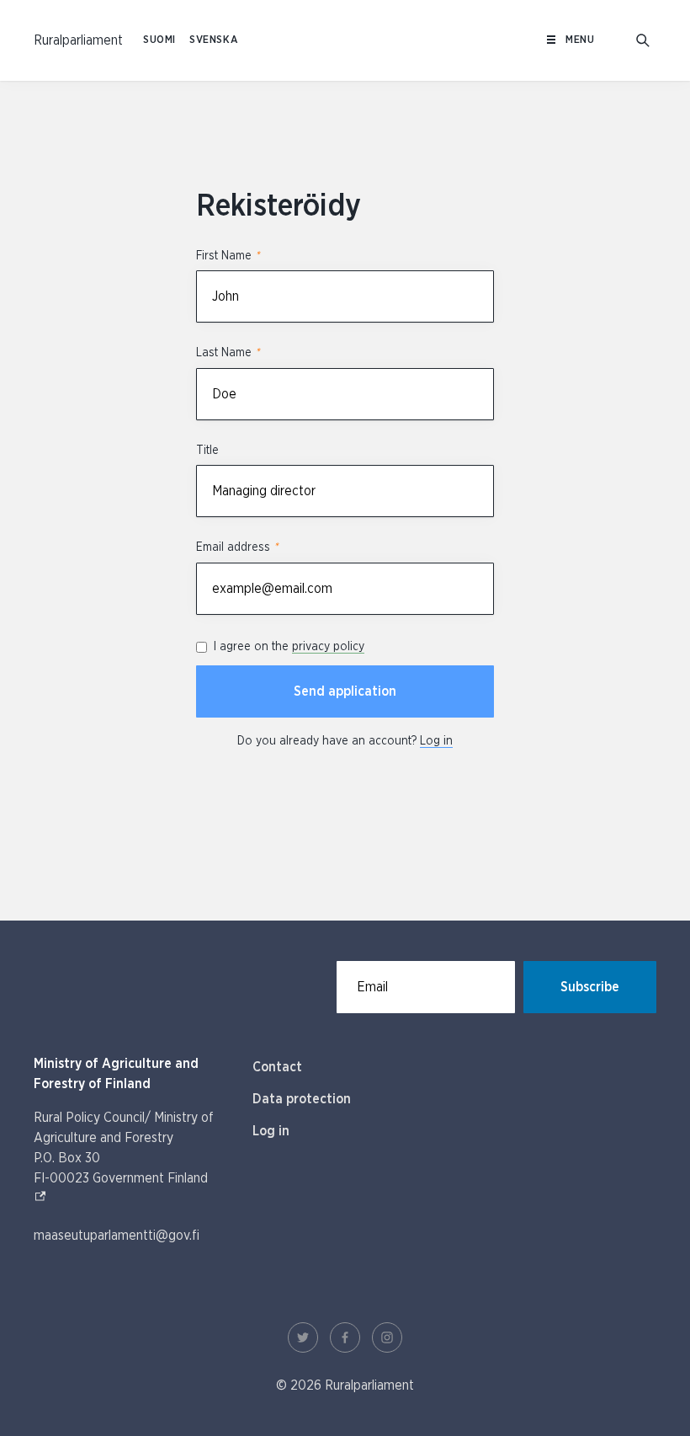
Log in (436, 741)
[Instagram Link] (387, 1337)
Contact (277, 1067)
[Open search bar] (642, 40)
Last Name (227, 353)
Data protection (301, 1099)
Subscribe (589, 987)
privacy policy (328, 647)
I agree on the (289, 647)
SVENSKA (213, 40)
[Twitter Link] (303, 1337)
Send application (345, 691)
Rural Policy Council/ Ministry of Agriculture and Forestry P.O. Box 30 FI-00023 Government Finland (126, 1148)
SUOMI (159, 40)
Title (207, 450)
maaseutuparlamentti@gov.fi (116, 1235)
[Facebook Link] (345, 1337)
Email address (237, 547)
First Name (227, 256)
